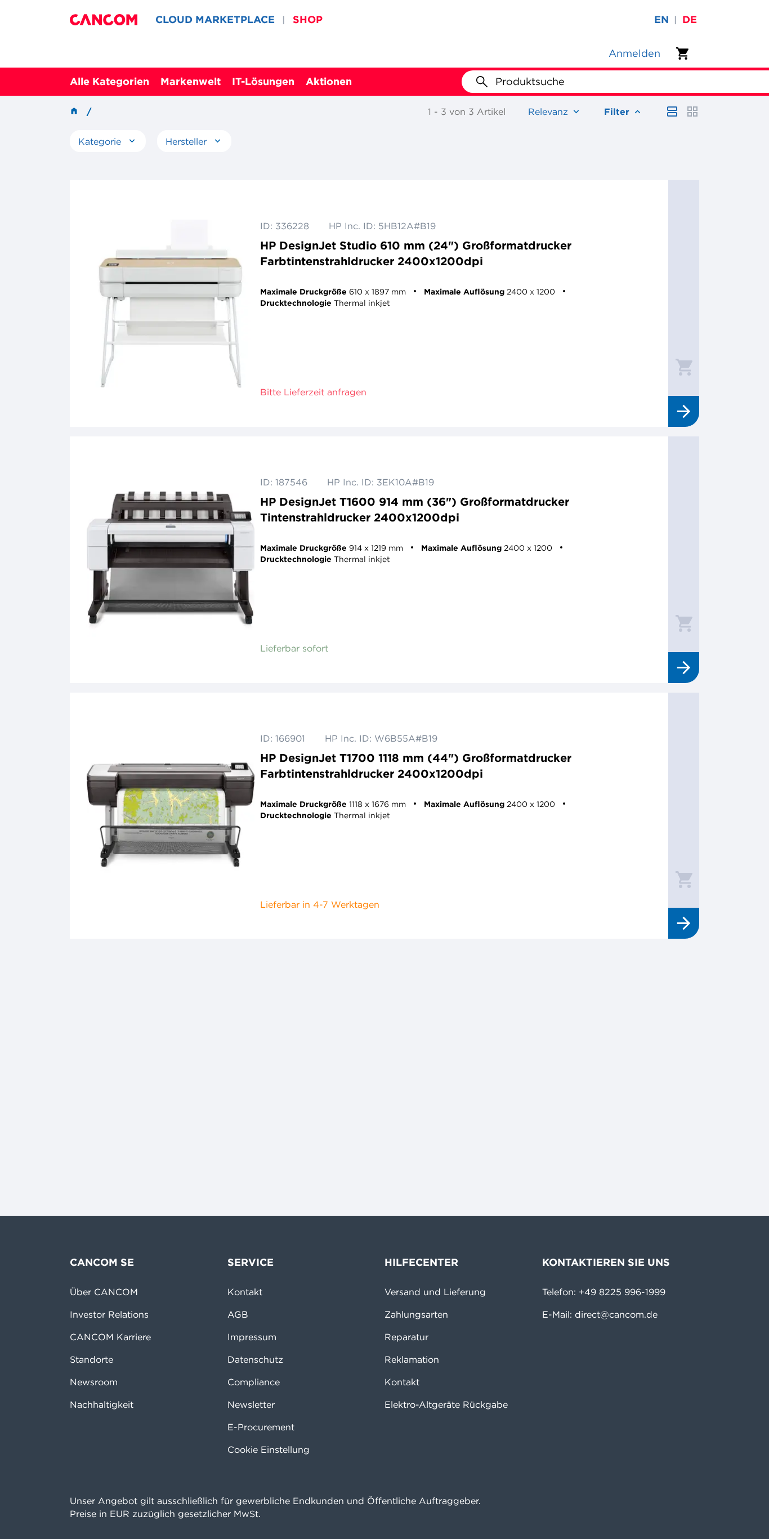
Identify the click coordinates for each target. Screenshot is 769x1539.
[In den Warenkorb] (684, 366)
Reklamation (411, 1359)
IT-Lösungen (263, 81)
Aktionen (329, 81)
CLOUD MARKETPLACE (215, 19)
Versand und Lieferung (435, 1291)
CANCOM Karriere (110, 1336)
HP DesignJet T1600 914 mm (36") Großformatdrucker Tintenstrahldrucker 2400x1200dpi (414, 509)
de (689, 19)
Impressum (251, 1336)
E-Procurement (260, 1427)
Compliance (253, 1382)
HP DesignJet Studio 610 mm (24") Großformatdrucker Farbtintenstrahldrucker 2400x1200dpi (415, 253)
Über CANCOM (104, 1291)
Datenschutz (255, 1359)
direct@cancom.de (616, 1314)
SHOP (308, 19)
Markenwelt (190, 81)
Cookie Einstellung (268, 1449)
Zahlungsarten (416, 1314)
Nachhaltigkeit (101, 1404)
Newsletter (251, 1404)
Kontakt (244, 1291)
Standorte (91, 1359)
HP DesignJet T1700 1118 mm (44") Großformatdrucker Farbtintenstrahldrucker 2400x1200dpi (415, 765)
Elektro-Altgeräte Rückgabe (446, 1404)
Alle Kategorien (109, 81)
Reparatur (406, 1336)
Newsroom (94, 1382)
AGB (237, 1314)
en (661, 19)
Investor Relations (109, 1314)
